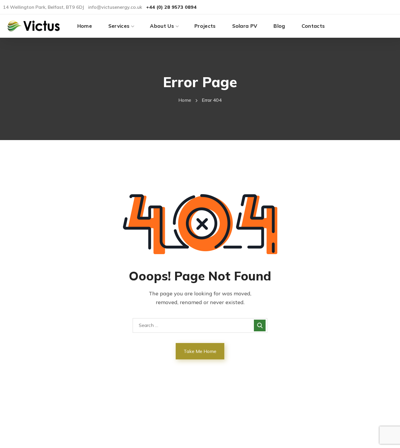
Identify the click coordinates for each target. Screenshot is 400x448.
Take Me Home (200, 351)
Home (184, 100)
